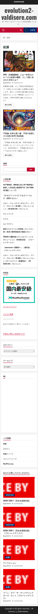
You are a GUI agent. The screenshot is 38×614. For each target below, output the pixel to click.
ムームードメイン (10, 306)
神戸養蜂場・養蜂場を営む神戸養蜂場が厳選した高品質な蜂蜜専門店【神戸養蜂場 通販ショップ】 (18, 187)
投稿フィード (8, 453)
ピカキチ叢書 (8, 314)
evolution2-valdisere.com (19, 13)
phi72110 (8, 83)
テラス (5, 219)
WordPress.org (8, 463)
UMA (7, 69)
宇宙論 (8, 128)
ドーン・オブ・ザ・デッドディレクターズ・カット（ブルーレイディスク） (18, 595)
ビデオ (32, 30)
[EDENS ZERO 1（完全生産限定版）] (19, 487)
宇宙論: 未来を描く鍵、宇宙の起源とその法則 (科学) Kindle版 (19, 120)
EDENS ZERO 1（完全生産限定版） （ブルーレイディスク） (17, 531)
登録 (5, 443)
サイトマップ (8, 214)
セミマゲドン (8, 224)
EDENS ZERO (10, 495)
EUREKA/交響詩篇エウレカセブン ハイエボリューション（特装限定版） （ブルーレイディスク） (18, 239)
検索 (5, 163)
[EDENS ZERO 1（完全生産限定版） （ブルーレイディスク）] (19, 517)
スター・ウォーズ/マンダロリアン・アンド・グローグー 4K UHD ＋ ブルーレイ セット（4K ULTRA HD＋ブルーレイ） (18, 206)
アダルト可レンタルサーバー (14, 334)
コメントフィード (10, 458)
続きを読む (9, 105)
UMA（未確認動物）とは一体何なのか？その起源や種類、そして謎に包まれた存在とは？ (19, 61)
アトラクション (9, 563)
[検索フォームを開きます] (21, 30)
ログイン (6, 448)
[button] (3, 30)
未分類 (8, 557)
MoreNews (23, 611)
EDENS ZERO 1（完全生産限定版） (17, 500)
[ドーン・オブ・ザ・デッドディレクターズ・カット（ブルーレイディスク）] (19, 579)
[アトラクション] (19, 549)
